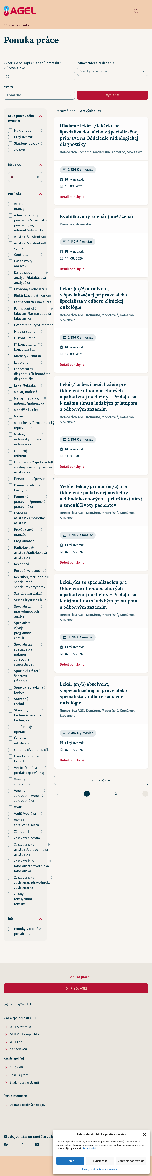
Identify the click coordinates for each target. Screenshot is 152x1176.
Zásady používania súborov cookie (99, 1169)
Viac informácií (89, 1148)
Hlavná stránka (19, 25)
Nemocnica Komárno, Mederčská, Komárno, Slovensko (101, 152)
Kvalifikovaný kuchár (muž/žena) (96, 216)
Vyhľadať (113, 95)
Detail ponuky (71, 197)
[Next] (145, 794)
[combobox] (39, 76)
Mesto (8, 87)
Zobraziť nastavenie (131, 1161)
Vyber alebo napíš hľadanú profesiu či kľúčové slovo (33, 65)
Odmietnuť (100, 1161)
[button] (144, 1134)
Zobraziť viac (101, 780)
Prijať (70, 1161)
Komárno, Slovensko (75, 224)
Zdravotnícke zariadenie (95, 63)
